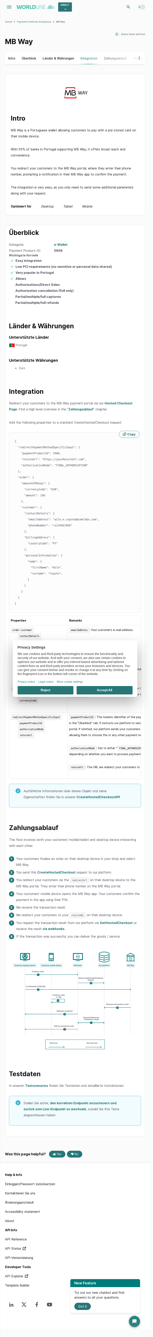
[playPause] (117, 34)
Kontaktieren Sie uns (20, 1193)
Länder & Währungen (58, 58)
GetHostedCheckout (116, 923)
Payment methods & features (34, 21)
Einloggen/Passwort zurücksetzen (30, 1184)
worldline (36, 7)
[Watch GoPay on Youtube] (49, 1304)
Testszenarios (36, 1086)
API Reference (16, 1239)
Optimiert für (51, 206)
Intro (11, 58)
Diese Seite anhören (133, 34)
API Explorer (14, 1276)
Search (128, 7)
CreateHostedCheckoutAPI (98, 797)
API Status (13, 1248)
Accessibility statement (22, 1212)
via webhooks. (54, 929)
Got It (82, 1306)
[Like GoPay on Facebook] (37, 1304)
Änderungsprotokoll (19, 1202)
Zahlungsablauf (115, 58)
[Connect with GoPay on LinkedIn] (11, 1304)
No (76, 1154)
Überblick (29, 58)
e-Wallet (61, 245)
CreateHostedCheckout (56, 872)
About (9, 1221)
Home (8, 21)
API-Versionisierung (19, 1258)
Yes (58, 1154)
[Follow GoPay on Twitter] (24, 1304)
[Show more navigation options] (138, 58)
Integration (88, 58)
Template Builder (17, 1285)
